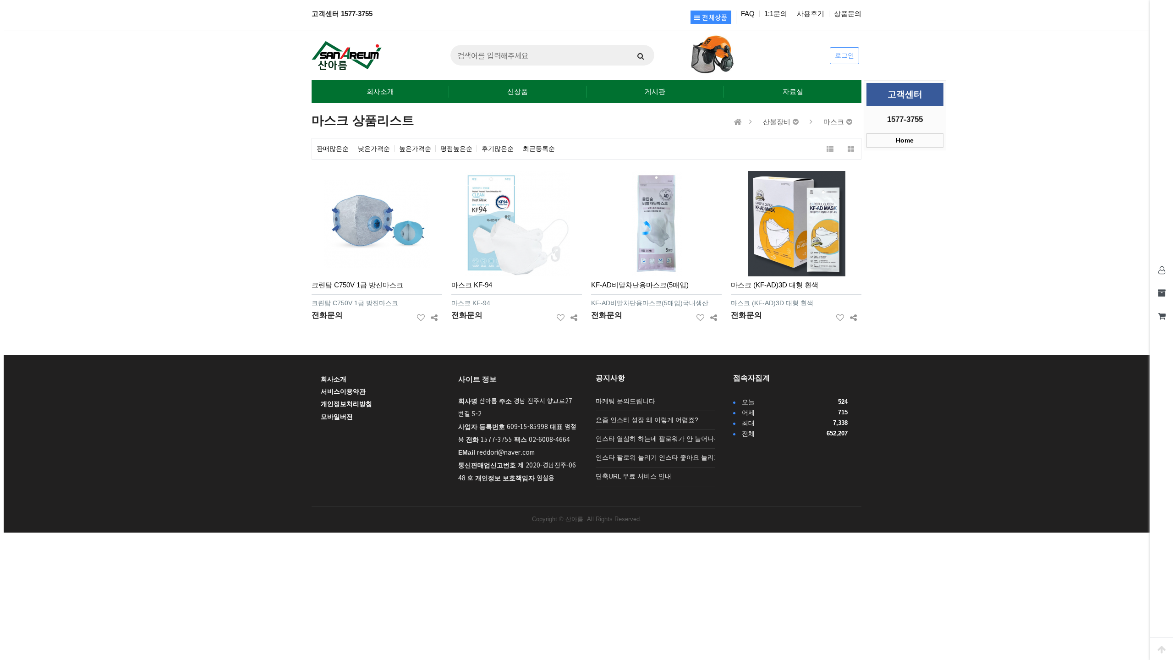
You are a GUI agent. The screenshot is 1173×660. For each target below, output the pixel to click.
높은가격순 (415, 148)
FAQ (748, 14)
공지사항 (610, 378)
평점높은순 (456, 148)
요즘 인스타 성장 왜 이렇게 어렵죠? (647, 420)
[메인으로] (737, 122)
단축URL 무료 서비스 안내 (633, 476)
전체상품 (714, 17)
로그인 (844, 55)
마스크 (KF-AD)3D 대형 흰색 (774, 285)
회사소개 (380, 91)
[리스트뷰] (830, 148)
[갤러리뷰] (850, 148)
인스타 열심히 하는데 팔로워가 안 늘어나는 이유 (665, 438)
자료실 (793, 91)
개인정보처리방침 (346, 404)
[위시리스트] (421, 315)
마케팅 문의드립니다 (625, 401)
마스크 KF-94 (471, 285)
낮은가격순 (374, 148)
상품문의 (847, 14)
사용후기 (810, 14)
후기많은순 (498, 148)
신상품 (517, 91)
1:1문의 (775, 14)
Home (905, 140)
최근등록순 (539, 148)
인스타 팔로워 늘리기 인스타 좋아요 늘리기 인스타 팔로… (679, 457)
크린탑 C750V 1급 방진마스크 (357, 285)
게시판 (655, 91)
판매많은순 (333, 148)
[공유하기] (434, 315)
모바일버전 (337, 416)
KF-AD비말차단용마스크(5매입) (640, 285)
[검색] (640, 55)
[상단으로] (1161, 648)
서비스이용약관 (343, 391)
